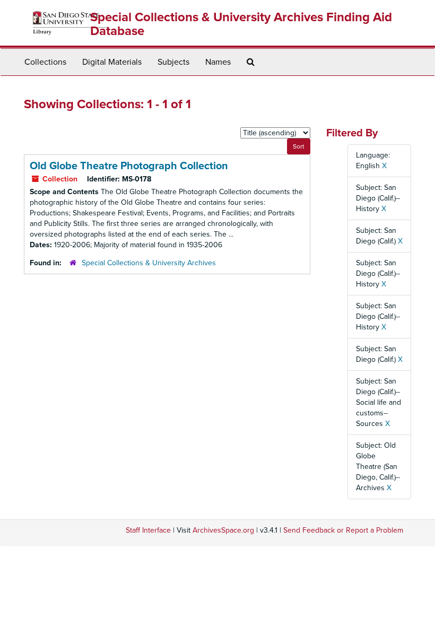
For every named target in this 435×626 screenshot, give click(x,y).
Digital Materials (112, 62)
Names (218, 62)
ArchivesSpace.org (223, 530)
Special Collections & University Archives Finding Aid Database (241, 24)
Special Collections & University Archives (149, 262)
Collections (45, 62)
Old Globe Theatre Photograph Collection (129, 166)
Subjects (173, 62)
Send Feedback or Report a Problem (343, 530)
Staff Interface (148, 530)
